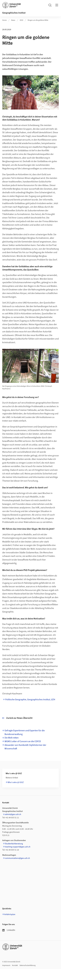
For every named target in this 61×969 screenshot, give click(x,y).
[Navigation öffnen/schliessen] (56, 5)
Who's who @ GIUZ (16, 782)
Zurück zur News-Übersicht (19, 718)
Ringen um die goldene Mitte (38, 20)
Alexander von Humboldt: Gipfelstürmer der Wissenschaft (25, 747)
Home (4, 20)
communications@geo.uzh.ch (17, 858)
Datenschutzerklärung (27, 965)
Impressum (6, 965)
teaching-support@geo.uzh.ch (17, 846)
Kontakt (15, 965)
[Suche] (50, 5)
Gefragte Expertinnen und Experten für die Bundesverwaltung (25, 732)
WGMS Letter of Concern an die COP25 (23, 741)
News (13, 20)
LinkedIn (11, 930)
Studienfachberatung (14, 843)
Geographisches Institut (14, 12)
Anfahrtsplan (9, 914)
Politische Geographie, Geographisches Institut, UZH (30, 699)
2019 (21, 20)
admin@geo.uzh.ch (13, 814)
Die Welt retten (12, 737)
